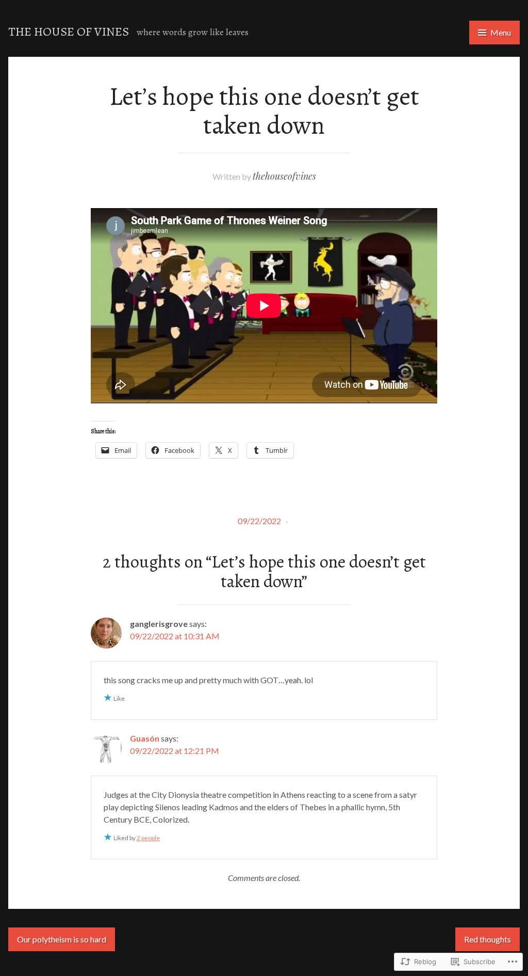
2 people (148, 838)
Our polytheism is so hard (61, 939)
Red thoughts (487, 939)
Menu (500, 32)
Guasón (144, 738)
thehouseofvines (284, 176)
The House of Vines (68, 31)
